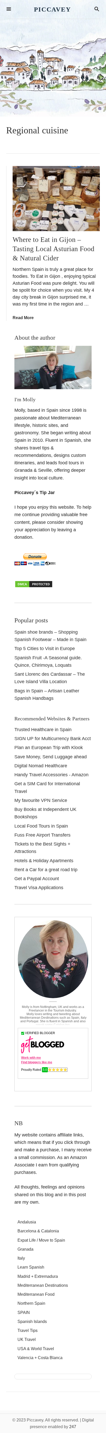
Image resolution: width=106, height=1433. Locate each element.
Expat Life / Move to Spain (41, 1240)
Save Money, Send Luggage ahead (50, 756)
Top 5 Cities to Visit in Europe (44, 648)
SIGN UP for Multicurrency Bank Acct (52, 738)
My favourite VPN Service (40, 800)
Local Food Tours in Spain (41, 826)
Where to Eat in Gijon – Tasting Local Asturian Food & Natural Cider (53, 249)
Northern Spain (31, 1303)
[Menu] (8, 9)
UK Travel (26, 1339)
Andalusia (26, 1222)
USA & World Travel (35, 1349)
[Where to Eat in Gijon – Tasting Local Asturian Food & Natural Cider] (56, 198)
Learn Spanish (30, 1267)
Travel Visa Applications (38, 887)
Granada (25, 1249)
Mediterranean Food (36, 1294)
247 (72, 1427)
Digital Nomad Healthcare (40, 765)
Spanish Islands (32, 1321)
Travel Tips (27, 1330)
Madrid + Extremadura (37, 1276)
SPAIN (23, 1312)
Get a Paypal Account (36, 878)
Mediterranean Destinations (42, 1285)
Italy (21, 1258)
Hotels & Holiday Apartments (43, 860)
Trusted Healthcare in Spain (43, 729)
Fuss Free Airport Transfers (42, 835)
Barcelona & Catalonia (38, 1231)
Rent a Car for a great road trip (45, 869)
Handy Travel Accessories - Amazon (51, 774)
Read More (23, 318)
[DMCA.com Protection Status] (33, 586)
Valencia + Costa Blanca (40, 1358)
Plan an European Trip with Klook (48, 747)
